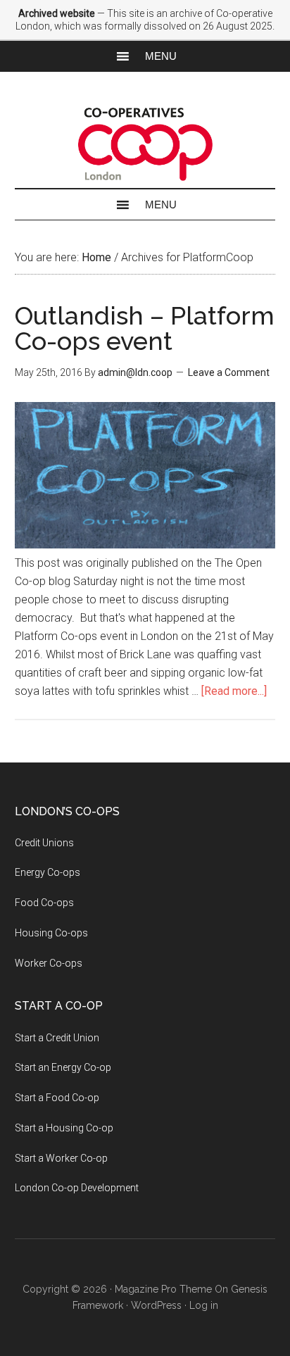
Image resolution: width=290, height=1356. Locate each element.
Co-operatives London (145, 144)
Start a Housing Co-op (64, 1128)
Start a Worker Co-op (61, 1158)
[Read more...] (234, 691)
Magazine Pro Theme (163, 1289)
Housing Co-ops (51, 932)
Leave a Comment (229, 372)
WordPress (156, 1305)
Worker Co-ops (48, 963)
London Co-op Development (77, 1187)
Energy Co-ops (47, 872)
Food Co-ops (44, 902)
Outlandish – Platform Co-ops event (145, 328)
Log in (203, 1305)
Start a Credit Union (57, 1037)
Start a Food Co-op (57, 1097)
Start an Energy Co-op (63, 1067)
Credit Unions (44, 842)
